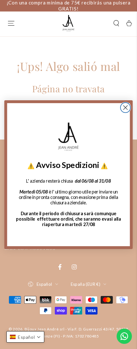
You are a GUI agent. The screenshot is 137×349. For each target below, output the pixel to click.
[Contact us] (124, 336)
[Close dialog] (125, 107)
